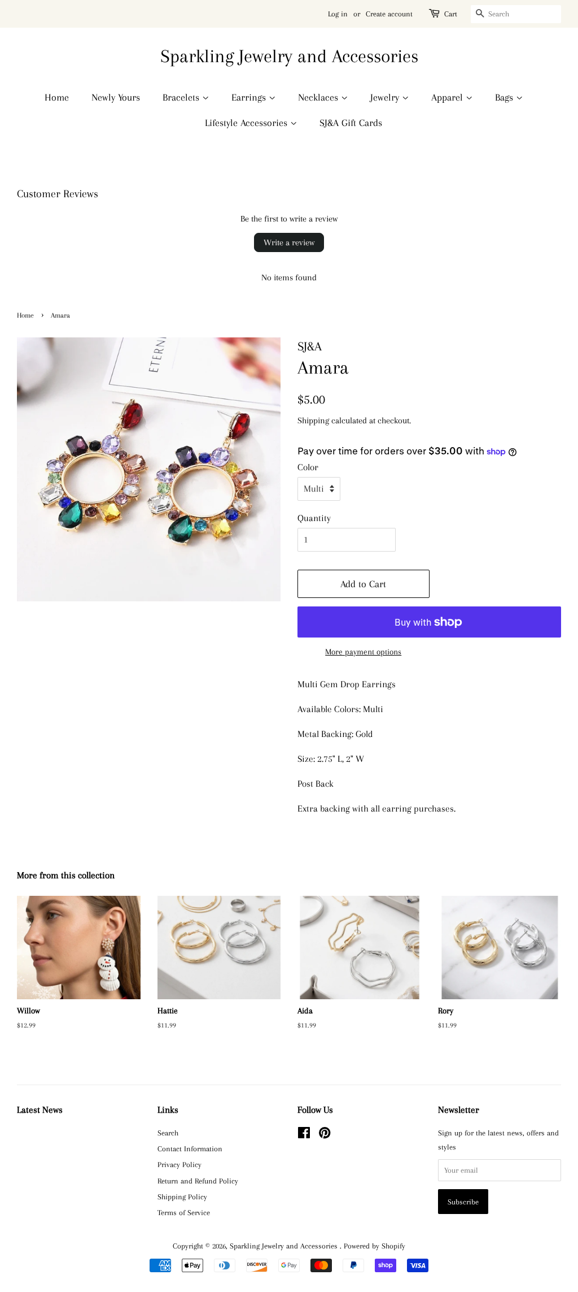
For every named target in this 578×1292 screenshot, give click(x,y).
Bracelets (182, 97)
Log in (338, 14)
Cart (450, 14)
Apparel (448, 97)
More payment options (363, 651)
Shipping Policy (182, 1196)
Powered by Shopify (374, 1245)
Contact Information (189, 1148)
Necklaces (319, 97)
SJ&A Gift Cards (350, 122)
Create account (389, 14)
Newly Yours (115, 97)
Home (57, 97)
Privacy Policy (179, 1164)
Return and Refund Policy (197, 1180)
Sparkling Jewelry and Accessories (289, 56)
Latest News (40, 1109)
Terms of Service (183, 1212)
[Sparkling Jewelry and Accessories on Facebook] (303, 1134)
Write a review (289, 242)
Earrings (250, 97)
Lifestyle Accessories (247, 122)
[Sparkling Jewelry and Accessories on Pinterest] (324, 1134)
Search (167, 1132)
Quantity (314, 518)
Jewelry (386, 97)
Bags (505, 97)
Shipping (313, 420)
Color (307, 467)
